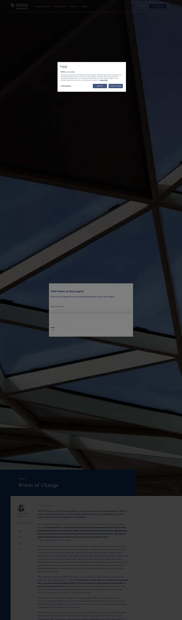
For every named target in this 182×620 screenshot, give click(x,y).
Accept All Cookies (115, 86)
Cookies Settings (66, 85)
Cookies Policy (103, 80)
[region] (92, 77)
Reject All (100, 86)
